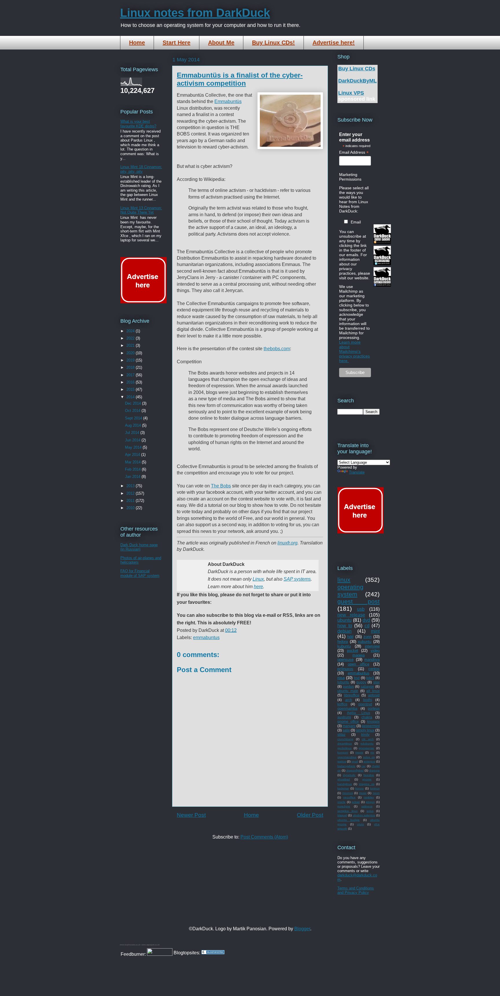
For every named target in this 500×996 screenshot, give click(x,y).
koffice (342, 704)
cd (367, 625)
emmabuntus (206, 637)
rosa (341, 678)
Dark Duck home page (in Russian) (139, 547)
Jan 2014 (133, 476)
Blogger (302, 928)
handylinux (344, 784)
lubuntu (343, 682)
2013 (131, 486)
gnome (367, 779)
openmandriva (346, 757)
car (363, 766)
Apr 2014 (133, 454)
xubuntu (364, 641)
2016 (131, 382)
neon (376, 793)
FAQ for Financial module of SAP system (139, 573)
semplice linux (347, 810)
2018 (131, 367)
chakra (366, 717)
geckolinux (344, 748)
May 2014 (134, 447)
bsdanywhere (346, 766)
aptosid (374, 695)
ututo (360, 824)
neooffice (349, 797)
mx (372, 752)
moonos (347, 793)
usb (361, 609)
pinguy (370, 802)
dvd (366, 620)
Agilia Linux (358, 713)
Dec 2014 (133, 403)
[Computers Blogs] (213, 952)
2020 (131, 353)
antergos (369, 761)
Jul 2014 (132, 432)
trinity (365, 734)
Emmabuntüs (228, 101)
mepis (359, 752)
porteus (374, 708)
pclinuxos (345, 669)
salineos (366, 806)
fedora (342, 641)
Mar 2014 (133, 462)
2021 (131, 345)
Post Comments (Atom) (264, 836)
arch (348, 700)
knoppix (373, 721)
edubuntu (367, 743)
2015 (131, 389)
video (375, 650)
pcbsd (356, 802)
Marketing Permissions (350, 176)
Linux (258, 579)
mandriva (372, 659)
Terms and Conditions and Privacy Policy (355, 890)
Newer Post (191, 815)
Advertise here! (333, 42)
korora (359, 788)
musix (363, 793)
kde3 (370, 678)
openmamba (347, 708)
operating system (350, 590)
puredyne (343, 806)
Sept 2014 (134, 418)
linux (343, 579)
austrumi (344, 717)
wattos (341, 761)
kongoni (342, 752)
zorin (367, 636)
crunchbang (345, 739)
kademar (343, 788)
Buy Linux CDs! (273, 42)
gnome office (348, 721)
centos (374, 669)
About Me (221, 42)
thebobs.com (277, 348)
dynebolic (349, 775)
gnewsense (366, 748)
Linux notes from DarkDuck (195, 12)
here (258, 586)
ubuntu (344, 620)
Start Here (176, 42)
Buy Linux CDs (356, 68)
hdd (350, 636)
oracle (341, 802)
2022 (131, 338)
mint (375, 631)
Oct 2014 (133, 410)
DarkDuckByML (357, 81)
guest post (358, 601)
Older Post (310, 815)
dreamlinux (344, 743)
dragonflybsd (355, 770)
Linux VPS (351, 93)
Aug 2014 (133, 425)
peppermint (371, 726)
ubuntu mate (347, 691)
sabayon (367, 686)
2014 (131, 397)
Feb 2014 (133, 469)
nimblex (369, 797)
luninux (375, 788)
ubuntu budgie (348, 819)
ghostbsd (343, 779)
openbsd (365, 704)
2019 (131, 360)
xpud (354, 761)
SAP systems (297, 579)
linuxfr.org (287, 542)
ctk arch (368, 739)
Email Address (354, 152)
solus (370, 810)
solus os (369, 757)
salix (346, 730)
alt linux (373, 691)
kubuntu (344, 646)
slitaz (341, 734)
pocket (352, 650)
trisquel (342, 815)
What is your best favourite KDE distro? (138, 123)
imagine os (366, 784)
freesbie (368, 775)
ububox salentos (364, 815)
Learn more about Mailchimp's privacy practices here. (354, 351)
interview (372, 646)
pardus (348, 686)
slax (376, 682)
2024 (131, 331)
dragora (374, 770)
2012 (131, 493)
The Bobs (221, 485)
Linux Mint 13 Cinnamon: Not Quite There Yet (141, 210)
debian (344, 631)
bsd (357, 678)
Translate (357, 472)
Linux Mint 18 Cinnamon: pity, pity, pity (141, 169)
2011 (131, 500)
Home (137, 42)
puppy (361, 682)
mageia (358, 655)
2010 (131, 508)
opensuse (345, 659)
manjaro (349, 726)
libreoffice (351, 695)
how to (344, 625)
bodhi (367, 700)
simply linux (365, 730)
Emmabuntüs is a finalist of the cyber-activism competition (240, 79)
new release (351, 614)
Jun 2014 (133, 440)
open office (358, 664)
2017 (131, 375)
